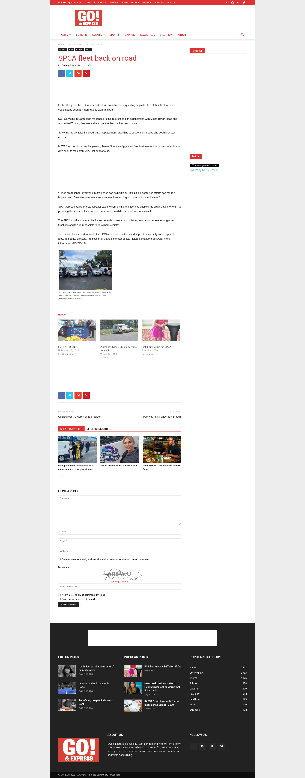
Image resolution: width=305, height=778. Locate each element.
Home (61, 44)
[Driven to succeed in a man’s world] (119, 449)
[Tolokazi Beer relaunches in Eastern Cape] (162, 449)
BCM (71, 49)
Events (113, 2)
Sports (125, 2)
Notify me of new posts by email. (78, 599)
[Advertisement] (182, 18)
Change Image (119, 581)
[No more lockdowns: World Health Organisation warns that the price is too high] (133, 688)
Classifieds (147, 2)
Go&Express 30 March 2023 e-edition (79, 416)
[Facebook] (226, 2)
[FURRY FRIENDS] (77, 330)
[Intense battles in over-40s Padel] (67, 688)
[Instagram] (232, 2)
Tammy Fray (67, 65)
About (170, 2)
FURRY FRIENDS (68, 346)
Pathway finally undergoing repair (162, 416)
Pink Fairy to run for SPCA (156, 346)
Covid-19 (102, 2)
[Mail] (238, 2)
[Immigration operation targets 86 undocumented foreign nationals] (77, 449)
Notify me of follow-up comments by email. (84, 595)
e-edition (159, 2)
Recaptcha (64, 567)
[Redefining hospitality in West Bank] (67, 705)
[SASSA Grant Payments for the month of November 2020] (133, 706)
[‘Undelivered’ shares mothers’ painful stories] (67, 671)
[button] (242, 35)
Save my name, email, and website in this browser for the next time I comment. (106, 559)
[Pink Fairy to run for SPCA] (161, 330)
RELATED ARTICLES (71, 429)
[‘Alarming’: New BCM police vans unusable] (119, 330)
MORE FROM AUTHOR (99, 429)
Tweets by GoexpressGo (204, 170)
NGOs (88, 49)
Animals (72, 44)
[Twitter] (244, 2)
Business (79, 49)
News (89, 2)
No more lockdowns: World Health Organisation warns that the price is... (162, 687)
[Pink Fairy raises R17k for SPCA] (133, 671)
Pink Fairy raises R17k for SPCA (162, 666)
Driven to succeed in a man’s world (118, 465)
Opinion (135, 2)
